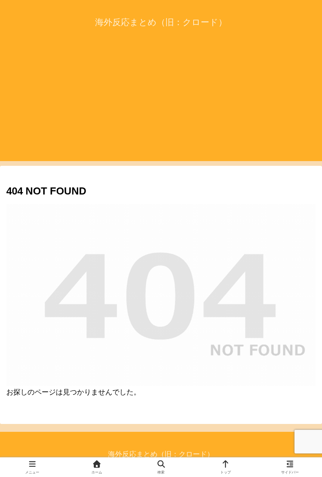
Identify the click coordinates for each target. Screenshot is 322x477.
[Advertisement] (161, 106)
